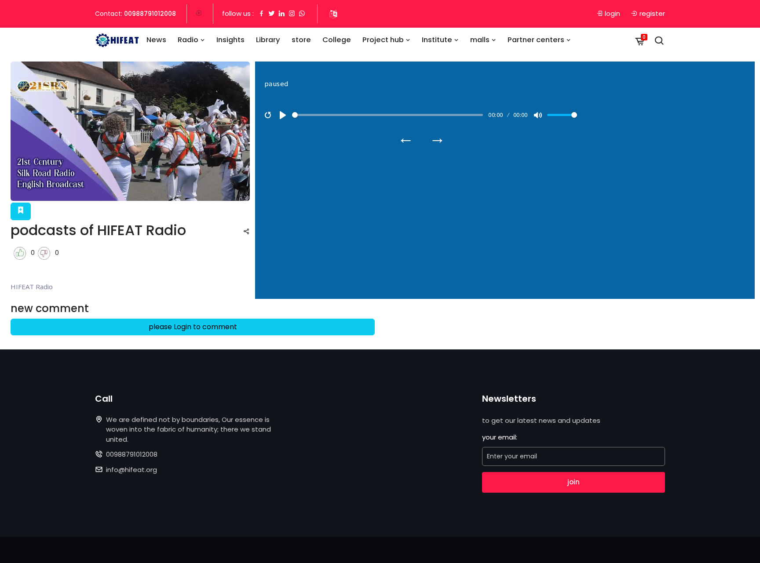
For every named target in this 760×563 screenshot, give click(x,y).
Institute (438, 40)
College (336, 40)
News (156, 40)
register (652, 13)
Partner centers (537, 40)
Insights (230, 40)
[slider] (387, 115)
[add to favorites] (21, 211)
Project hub (384, 40)
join (573, 482)
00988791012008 (150, 13)
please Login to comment (193, 327)
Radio (189, 40)
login (612, 13)
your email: (499, 437)
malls (480, 40)
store (301, 40)
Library (268, 40)
